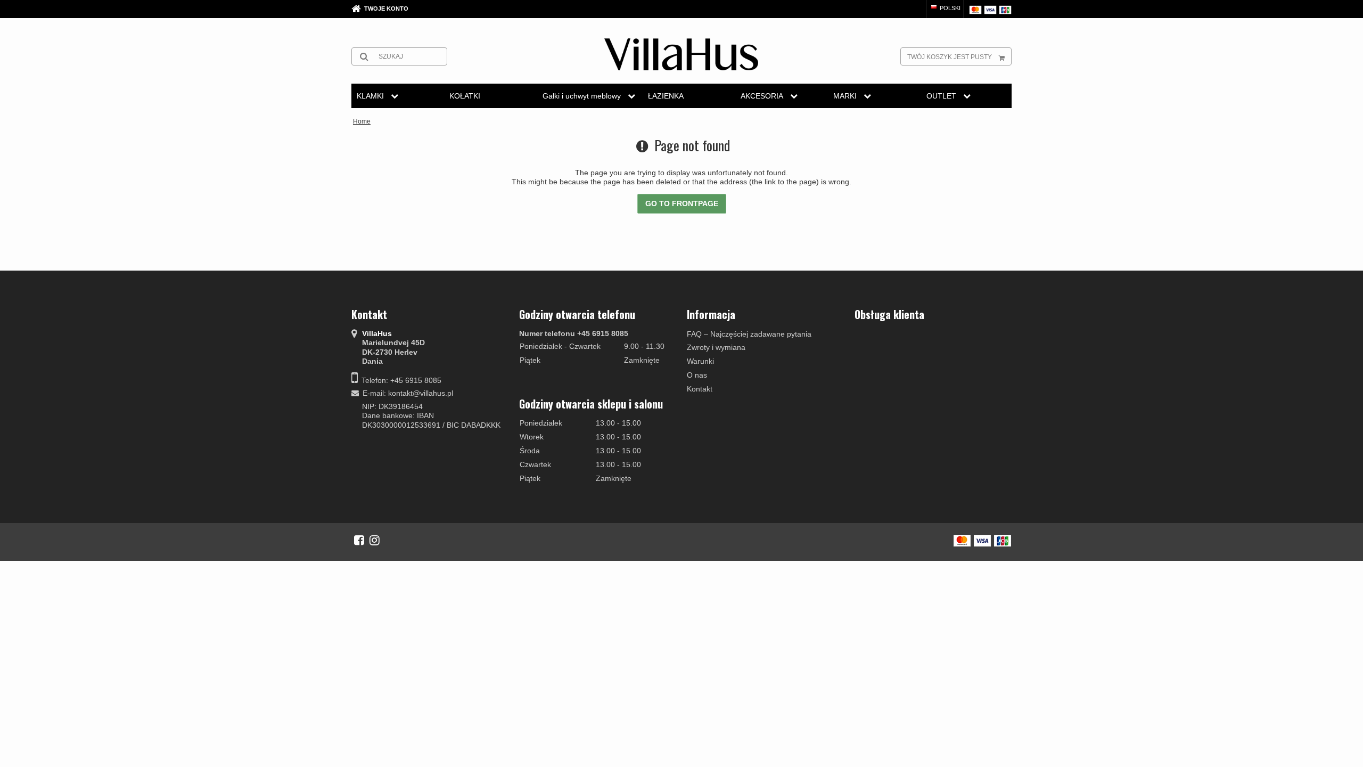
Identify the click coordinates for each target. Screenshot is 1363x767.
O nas (697, 375)
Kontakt (699, 389)
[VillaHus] (681, 54)
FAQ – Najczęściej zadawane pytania (749, 334)
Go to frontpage (681, 203)
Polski (949, 8)
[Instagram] (375, 540)
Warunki (700, 361)
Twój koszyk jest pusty (949, 57)
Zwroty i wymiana (716, 347)
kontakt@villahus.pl (420, 393)
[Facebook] (359, 540)
